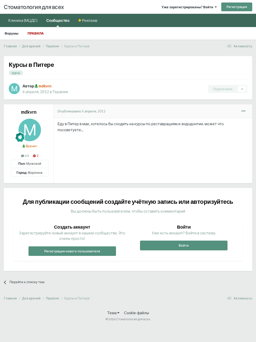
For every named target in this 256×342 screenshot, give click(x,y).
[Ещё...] (243, 111)
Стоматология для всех (34, 7)
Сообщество (57, 20)
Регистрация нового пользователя (72, 251)
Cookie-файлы (136, 312)
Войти (184, 245)
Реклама (89, 20)
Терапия (60, 91)
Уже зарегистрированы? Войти (188, 7)
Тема (112, 312)
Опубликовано (82, 111)
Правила (36, 33)
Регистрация (236, 7)
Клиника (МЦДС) (22, 20)
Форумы (11, 33)
